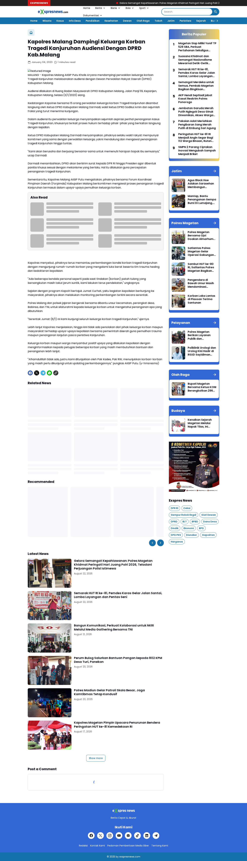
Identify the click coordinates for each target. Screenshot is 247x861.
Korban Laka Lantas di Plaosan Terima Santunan (201, 299)
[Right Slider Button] (216, 20)
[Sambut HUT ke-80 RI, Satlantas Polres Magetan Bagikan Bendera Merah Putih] (178, 269)
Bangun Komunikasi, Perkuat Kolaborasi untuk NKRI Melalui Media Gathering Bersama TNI (114, 627)
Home (86, 8)
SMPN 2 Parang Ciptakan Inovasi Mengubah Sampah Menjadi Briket (197, 150)
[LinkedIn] (146, 835)
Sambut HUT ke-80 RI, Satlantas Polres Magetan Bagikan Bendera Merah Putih (202, 267)
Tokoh (158, 20)
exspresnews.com (129, 856)
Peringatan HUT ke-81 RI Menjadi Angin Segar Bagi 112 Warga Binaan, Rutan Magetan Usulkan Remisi (195, 138)
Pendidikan (92, 20)
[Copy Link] (55, 372)
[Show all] (215, 171)
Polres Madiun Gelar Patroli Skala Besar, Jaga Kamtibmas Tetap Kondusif (109, 692)
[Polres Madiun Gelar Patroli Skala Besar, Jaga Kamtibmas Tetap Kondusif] (49, 702)
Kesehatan (111, 20)
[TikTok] (137, 835)
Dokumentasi (91, 15)
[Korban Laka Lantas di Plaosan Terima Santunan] (178, 301)
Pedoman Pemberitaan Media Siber (128, 845)
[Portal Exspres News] (53, 12)
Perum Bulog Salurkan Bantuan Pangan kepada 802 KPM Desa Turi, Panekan (118, 660)
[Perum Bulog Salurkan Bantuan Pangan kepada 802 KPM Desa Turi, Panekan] (49, 670)
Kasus (60, 20)
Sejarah (201, 20)
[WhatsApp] (49, 372)
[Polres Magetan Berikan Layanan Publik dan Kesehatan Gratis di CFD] (178, 337)
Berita (98, 8)
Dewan (127, 20)
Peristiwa (185, 20)
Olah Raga (143, 20)
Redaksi (83, 845)
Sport (142, 8)
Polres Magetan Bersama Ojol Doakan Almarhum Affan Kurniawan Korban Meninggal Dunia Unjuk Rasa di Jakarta (201, 236)
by (117, 856)
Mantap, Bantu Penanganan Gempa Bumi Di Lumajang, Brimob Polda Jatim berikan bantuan (202, 200)
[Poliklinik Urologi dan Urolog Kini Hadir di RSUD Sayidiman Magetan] (178, 353)
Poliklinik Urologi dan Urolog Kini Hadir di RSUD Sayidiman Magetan (202, 351)
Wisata (47, 20)
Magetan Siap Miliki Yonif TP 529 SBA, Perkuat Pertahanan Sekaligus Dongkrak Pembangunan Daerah (197, 47)
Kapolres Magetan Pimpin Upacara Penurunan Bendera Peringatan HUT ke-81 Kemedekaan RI (117, 724)
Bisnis (114, 8)
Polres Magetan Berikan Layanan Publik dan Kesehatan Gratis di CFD (201, 335)
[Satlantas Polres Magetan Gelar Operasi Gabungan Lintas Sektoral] (178, 253)
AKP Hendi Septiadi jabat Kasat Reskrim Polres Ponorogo (195, 99)
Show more (96, 758)
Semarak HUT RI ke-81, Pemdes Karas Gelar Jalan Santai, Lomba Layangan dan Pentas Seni (118, 595)
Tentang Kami (159, 845)
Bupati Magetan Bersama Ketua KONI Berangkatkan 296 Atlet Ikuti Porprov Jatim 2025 (202, 387)
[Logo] (123, 811)
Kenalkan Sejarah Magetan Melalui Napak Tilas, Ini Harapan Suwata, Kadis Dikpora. (200, 423)
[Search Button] (215, 11)
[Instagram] (109, 835)
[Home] (31, 32)
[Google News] (128, 835)
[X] (36, 372)
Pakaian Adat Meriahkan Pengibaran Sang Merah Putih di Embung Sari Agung (197, 124)
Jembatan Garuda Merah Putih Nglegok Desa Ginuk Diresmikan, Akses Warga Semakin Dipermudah (195, 112)
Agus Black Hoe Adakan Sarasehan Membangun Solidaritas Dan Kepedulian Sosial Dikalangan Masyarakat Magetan (201, 184)
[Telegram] (43, 372)
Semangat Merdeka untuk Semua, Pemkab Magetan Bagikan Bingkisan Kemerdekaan (196, 86)
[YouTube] (119, 835)
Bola (128, 8)
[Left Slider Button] (152, 542)
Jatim (171, 20)
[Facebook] (30, 372)
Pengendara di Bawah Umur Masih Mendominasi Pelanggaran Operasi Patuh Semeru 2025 (201, 283)
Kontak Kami (97, 845)
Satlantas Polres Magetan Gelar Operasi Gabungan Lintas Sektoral (201, 251)
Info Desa (75, 20)
